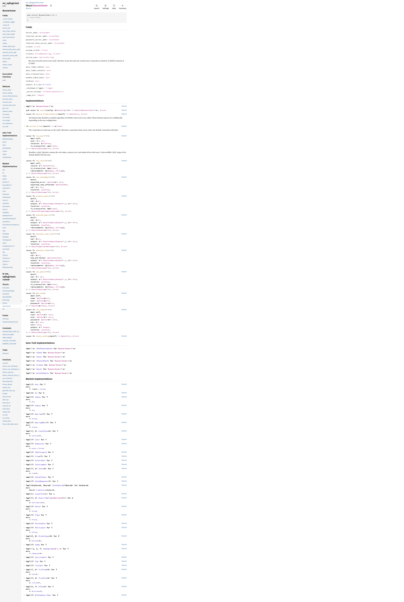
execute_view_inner (45, 234)
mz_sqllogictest (32, 3)
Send (39, 352)
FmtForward (41, 452)
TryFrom (43, 569)
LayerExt (39, 494)
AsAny (38, 397)
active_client (36, 126)
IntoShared (58, 485)
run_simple (41, 310)
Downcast (39, 443)
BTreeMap (39, 54)
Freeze (39, 365)
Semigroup (48, 549)
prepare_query (42, 196)
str (42, 141)
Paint (38, 506)
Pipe (37, 515)
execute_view (42, 250)
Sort (39, 325)
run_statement (42, 177)
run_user (40, 136)
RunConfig (60, 110)
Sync (39, 357)
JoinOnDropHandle (51, 92)
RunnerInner (42, 106)
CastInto (43, 431)
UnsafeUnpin (42, 373)
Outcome (42, 148)
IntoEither (41, 477)
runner (41, 3)
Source (28, 8)
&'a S (57, 549)
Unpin (39, 369)
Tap (37, 561)
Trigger (49, 88)
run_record (41, 161)
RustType (35, 541)
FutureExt (40, 460)
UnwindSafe (43, 361)
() (61, 92)
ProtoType (44, 536)
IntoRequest (41, 481)
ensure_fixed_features (47, 114)
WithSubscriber (43, 595)
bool (48, 67)
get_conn (40, 293)
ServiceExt (41, 557)
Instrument (41, 464)
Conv (37, 439)
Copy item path (51, 5)
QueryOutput (56, 204)
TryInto (43, 578)
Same (37, 544)
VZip (41, 586)
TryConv (39, 565)
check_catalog (42, 336)
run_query (40, 272)
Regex (51, 171)
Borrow (38, 414)
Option (42, 57)
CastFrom (35, 436)
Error (102, 110)
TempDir (41, 95)
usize (57, 258)
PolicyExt (40, 527)
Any (37, 384)
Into (41, 468)
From (37, 456)
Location (46, 143)
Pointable (40, 523)
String (48, 54)
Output (46, 327)
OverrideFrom (45, 498)
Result (78, 110)
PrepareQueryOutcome (49, 211)
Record (46, 166)
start (42, 110)
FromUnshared (41, 490)
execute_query (42, 215)
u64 (64, 185)
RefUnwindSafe (44, 348)
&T (63, 498)
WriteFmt (47, 84)
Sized (43, 389)
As (36, 393)
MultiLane (35, 591)
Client (37, 47)
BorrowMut (40, 422)
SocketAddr (44, 33)
